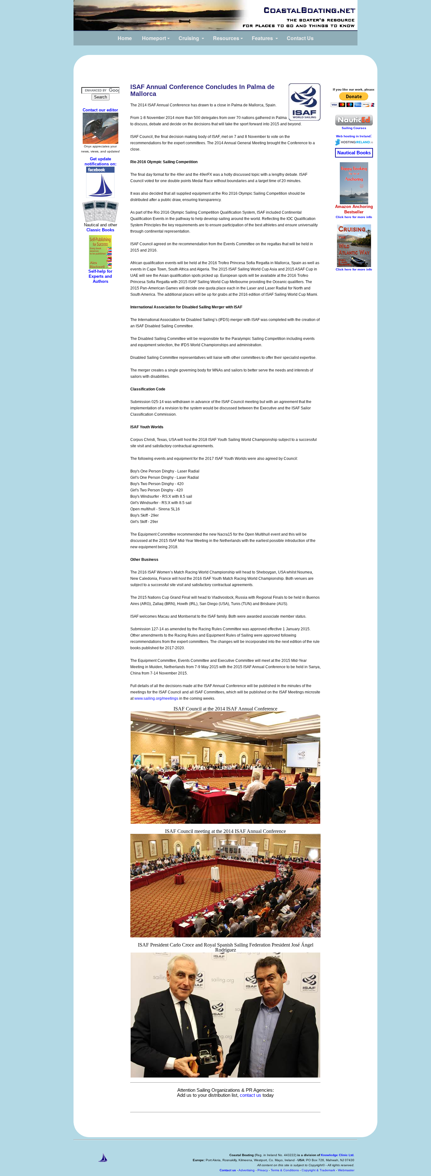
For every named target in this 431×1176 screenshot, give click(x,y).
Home (125, 38)
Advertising (247, 1170)
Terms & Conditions (285, 1170)
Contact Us (300, 38)
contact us (250, 1095)
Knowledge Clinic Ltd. (337, 1155)
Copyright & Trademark (318, 1170)
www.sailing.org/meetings (156, 698)
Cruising (189, 38)
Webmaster (346, 1170)
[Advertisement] (225, 67)
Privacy (263, 1170)
